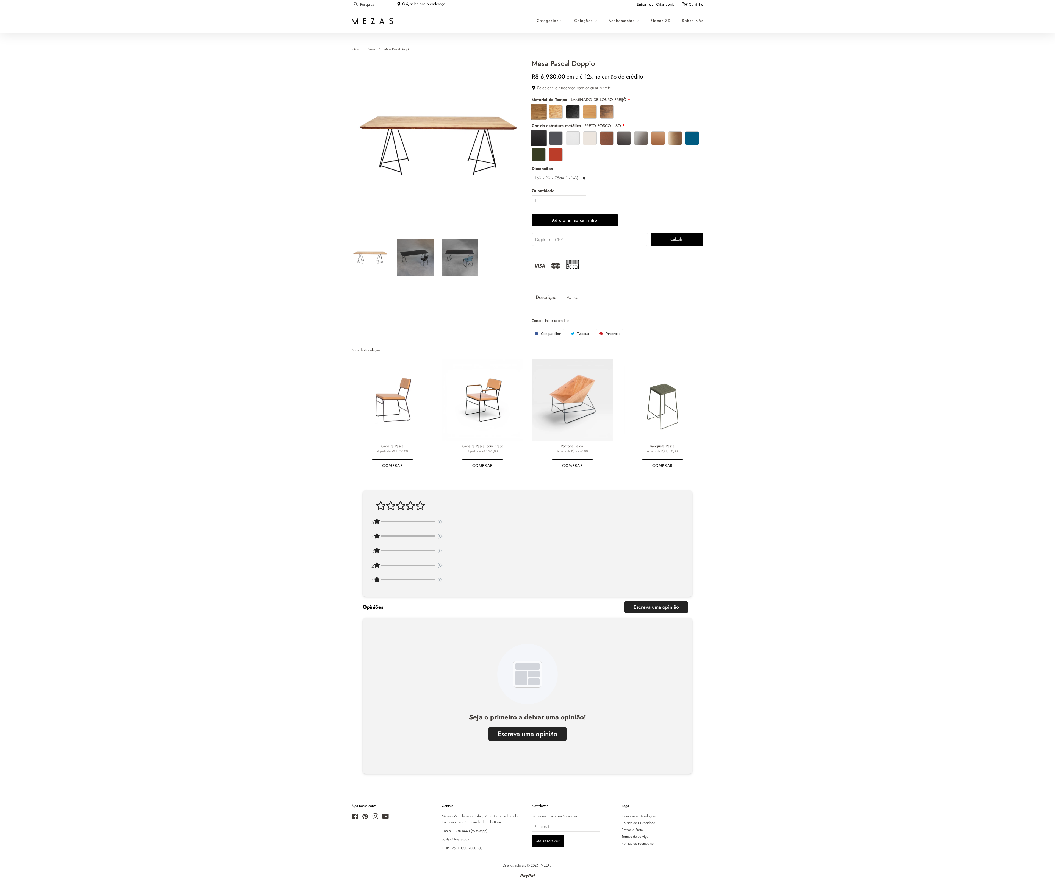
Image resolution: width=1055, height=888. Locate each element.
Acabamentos (622, 20)
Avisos (573, 297)
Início (355, 49)
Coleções (584, 20)
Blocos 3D (660, 20)
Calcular (677, 239)
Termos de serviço (635, 836)
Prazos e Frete (632, 829)
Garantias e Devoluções (639, 816)
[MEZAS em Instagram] (375, 817)
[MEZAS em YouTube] (385, 817)
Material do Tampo (579, 100)
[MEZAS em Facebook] (355, 817)
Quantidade (543, 191)
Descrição (546, 297)
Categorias (548, 20)
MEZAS (546, 865)
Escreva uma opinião (656, 607)
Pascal (372, 49)
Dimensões (542, 169)
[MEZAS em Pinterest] (365, 817)
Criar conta (665, 4)
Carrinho (696, 4)
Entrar (641, 4)
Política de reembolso (638, 843)
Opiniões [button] (373, 607)
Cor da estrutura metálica (576, 126)
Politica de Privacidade (638, 822)
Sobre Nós (692, 20)
